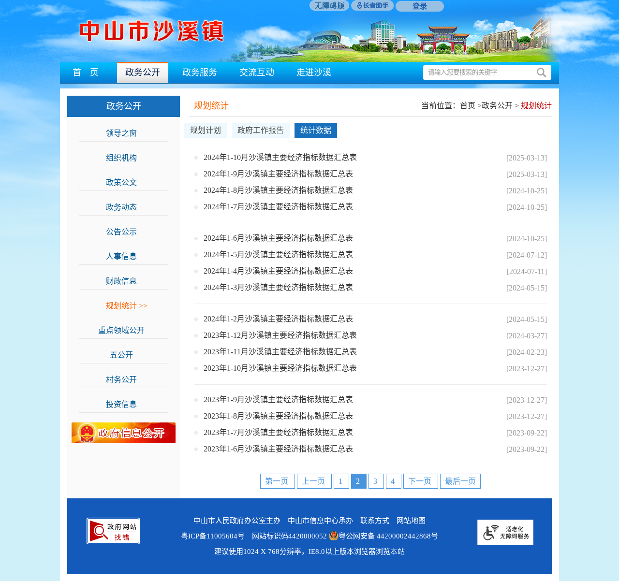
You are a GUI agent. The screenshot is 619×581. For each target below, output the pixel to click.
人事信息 (126, 256)
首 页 (86, 72)
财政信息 (126, 281)
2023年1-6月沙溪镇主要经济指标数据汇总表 (278, 449)
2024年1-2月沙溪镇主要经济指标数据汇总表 (278, 319)
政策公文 (126, 182)
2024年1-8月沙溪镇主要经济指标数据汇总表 (278, 190)
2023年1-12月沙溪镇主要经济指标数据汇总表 (280, 335)
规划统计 (126, 306)
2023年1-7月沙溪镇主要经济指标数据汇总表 (278, 432)
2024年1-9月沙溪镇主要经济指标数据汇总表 (278, 174)
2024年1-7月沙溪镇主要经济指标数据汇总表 (278, 207)
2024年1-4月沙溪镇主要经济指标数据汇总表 (278, 271)
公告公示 (126, 232)
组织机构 (126, 158)
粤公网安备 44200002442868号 (388, 536)
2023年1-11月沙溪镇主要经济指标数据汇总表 (280, 352)
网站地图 (411, 520)
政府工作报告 (260, 130)
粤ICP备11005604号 (213, 536)
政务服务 (199, 72)
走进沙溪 (313, 72)
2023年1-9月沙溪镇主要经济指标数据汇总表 (278, 399)
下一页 (420, 481)
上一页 (314, 481)
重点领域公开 (126, 330)
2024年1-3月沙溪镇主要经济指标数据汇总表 (278, 287)
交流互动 (256, 72)
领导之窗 (126, 133)
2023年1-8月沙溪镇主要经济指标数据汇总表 (278, 416)
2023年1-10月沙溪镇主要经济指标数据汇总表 (280, 368)
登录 (420, 6)
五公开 (127, 355)
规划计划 (205, 130)
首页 (467, 106)
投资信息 (126, 404)
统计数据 (315, 130)
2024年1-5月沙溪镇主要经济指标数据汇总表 (278, 254)
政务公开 (142, 72)
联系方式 (374, 520)
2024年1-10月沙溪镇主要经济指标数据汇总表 (280, 157)
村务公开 (126, 380)
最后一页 (460, 481)
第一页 (277, 481)
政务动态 (126, 207)
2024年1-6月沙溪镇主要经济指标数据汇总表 (278, 238)
